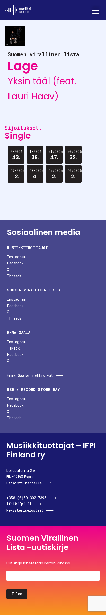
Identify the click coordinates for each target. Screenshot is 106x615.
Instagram (16, 256)
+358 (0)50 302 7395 (26, 497)
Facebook (15, 263)
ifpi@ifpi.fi (18, 503)
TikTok (13, 348)
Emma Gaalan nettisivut (30, 375)
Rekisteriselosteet (24, 510)
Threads (14, 275)
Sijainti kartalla (24, 483)
